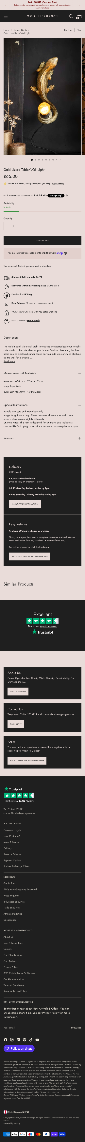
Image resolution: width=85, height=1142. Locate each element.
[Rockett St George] (42, 16)
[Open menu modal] (6, 16)
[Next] (79, 5)
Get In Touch (10, 883)
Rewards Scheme (12, 854)
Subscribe (76, 1028)
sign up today (58, 183)
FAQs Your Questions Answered (20, 889)
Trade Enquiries (12, 907)
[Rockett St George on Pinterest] (25, 1040)
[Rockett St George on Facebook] (6, 1040)
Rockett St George (27, 1117)
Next (79, 30)
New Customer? (12, 836)
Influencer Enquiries (14, 902)
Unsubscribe (10, 920)
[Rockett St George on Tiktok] (31, 1040)
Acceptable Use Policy (15, 991)
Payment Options (12, 860)
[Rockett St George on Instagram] (12, 1040)
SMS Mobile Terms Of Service (19, 973)
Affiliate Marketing (13, 914)
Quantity (8, 218)
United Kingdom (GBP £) (18, 1112)
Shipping (23, 266)
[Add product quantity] (19, 226)
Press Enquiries (11, 895)
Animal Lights (20, 30)
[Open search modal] (71, 16)
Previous (68, 30)
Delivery (7, 848)
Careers (7, 949)
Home (6, 30)
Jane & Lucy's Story (13, 943)
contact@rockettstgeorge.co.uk (19, 813)
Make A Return (11, 842)
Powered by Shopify (12, 1123)
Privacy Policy (11, 967)
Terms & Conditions (14, 985)
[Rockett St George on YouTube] (37, 1040)
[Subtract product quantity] (7, 226)
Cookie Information (14, 979)
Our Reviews (10, 961)
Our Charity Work (13, 955)
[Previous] (6, 5)
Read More (9, 361)
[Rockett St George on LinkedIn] (18, 1040)
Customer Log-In (12, 830)
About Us (8, 937)
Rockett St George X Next (17, 866)
